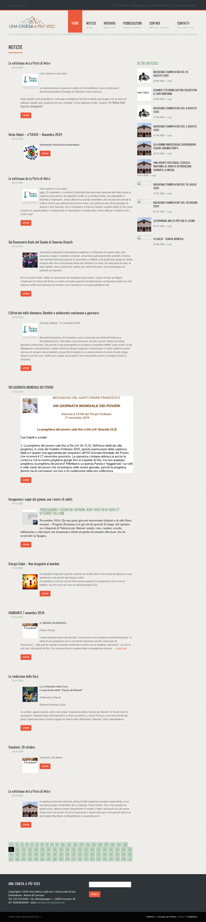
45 (36, 854)
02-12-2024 (17, 67)
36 (105, 849)
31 (73, 849)
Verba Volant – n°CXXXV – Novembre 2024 (35, 134)
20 (125, 844)
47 (48, 854)
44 (30, 854)
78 (117, 859)
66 (42, 859)
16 (100, 844)
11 (69, 844)
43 (24, 854)
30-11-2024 (17, 139)
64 (30, 859)
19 (119, 844)
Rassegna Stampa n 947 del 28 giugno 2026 (175, 204)
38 (117, 849)
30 (67, 849)
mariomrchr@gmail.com (184, 5)
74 (92, 859)
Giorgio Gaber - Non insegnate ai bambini (33, 563)
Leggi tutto (121, 648)
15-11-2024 (17, 392)
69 (61, 859)
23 (24, 849)
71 (73, 859)
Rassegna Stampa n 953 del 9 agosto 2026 (175, 110)
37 (111, 849)
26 (42, 849)
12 (75, 844)
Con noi (159, 25)
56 (105, 854)
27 (48, 849)
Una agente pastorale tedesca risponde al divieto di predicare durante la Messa (172, 166)
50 (67, 854)
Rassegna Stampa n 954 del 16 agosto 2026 (170, 73)
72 (80, 859)
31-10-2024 (17, 680)
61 (11, 859)
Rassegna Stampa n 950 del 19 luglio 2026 (175, 186)
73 (86, 859)
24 (30, 849)
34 (92, 849)
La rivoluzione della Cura (23, 676)
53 (86, 854)
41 (11, 854)
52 (80, 854)
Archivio (109, 25)
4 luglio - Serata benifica (168, 239)
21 (11, 849)
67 (48, 859)
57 (111, 854)
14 (88, 844)
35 (98, 849)
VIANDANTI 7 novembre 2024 (26, 612)
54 (92, 854)
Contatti (22, 5)
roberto (192, 917)
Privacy (151, 917)
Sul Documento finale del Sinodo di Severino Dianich (40, 242)
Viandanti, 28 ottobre (21, 747)
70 (67, 859)
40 (130, 849)
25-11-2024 (17, 183)
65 (36, 859)
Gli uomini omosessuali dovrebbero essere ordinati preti (174, 146)
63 (24, 859)
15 (94, 844)
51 (73, 854)
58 (117, 854)
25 (36, 849)
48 (55, 854)
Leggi (26, 115)
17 (106, 844)
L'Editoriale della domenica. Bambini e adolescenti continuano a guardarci (53, 312)
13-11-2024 (17, 503)
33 (86, 849)
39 (123, 849)
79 (123, 859)
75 (98, 859)
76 (105, 859)
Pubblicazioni (132, 25)
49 (61, 854)
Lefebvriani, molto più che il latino (174, 220)
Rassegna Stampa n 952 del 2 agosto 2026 (175, 128)
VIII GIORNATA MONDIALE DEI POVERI (30, 387)
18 (112, 844)
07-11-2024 (17, 617)
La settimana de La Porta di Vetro (29, 63)
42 (17, 854)
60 (130, 854)
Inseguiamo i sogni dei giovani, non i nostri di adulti (40, 499)
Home (11, 5)
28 (55, 849)
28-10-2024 (17, 751)
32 (80, 849)
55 (98, 854)
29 (61, 849)
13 (81, 844)
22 (17, 849)
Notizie (91, 25)
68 (55, 859)
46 (42, 854)
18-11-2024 (17, 317)
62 (17, 859)
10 (63, 844)
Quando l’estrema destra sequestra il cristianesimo (175, 92)
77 (111, 859)
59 (123, 854)
